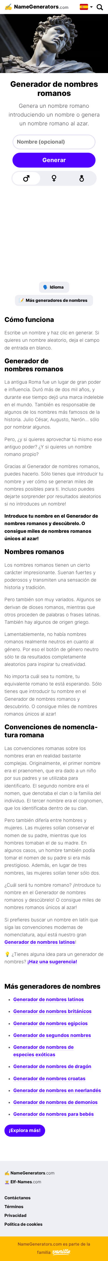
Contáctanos (17, 1197)
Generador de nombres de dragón (52, 1066)
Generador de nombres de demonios (55, 1102)
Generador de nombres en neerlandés (57, 1090)
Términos (13, 1206)
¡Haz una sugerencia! (52, 961)
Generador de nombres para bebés (53, 1114)
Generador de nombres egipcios (50, 1023)
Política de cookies (23, 1224)
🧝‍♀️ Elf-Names (22, 1181)
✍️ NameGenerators (29, 1173)
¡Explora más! (25, 1130)
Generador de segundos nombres (52, 1035)
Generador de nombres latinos (39, 942)
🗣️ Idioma (53, 287)
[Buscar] (99, 7)
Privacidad (15, 1215)
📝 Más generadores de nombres (53, 300)
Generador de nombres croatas (49, 1078)
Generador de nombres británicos (52, 1011)
